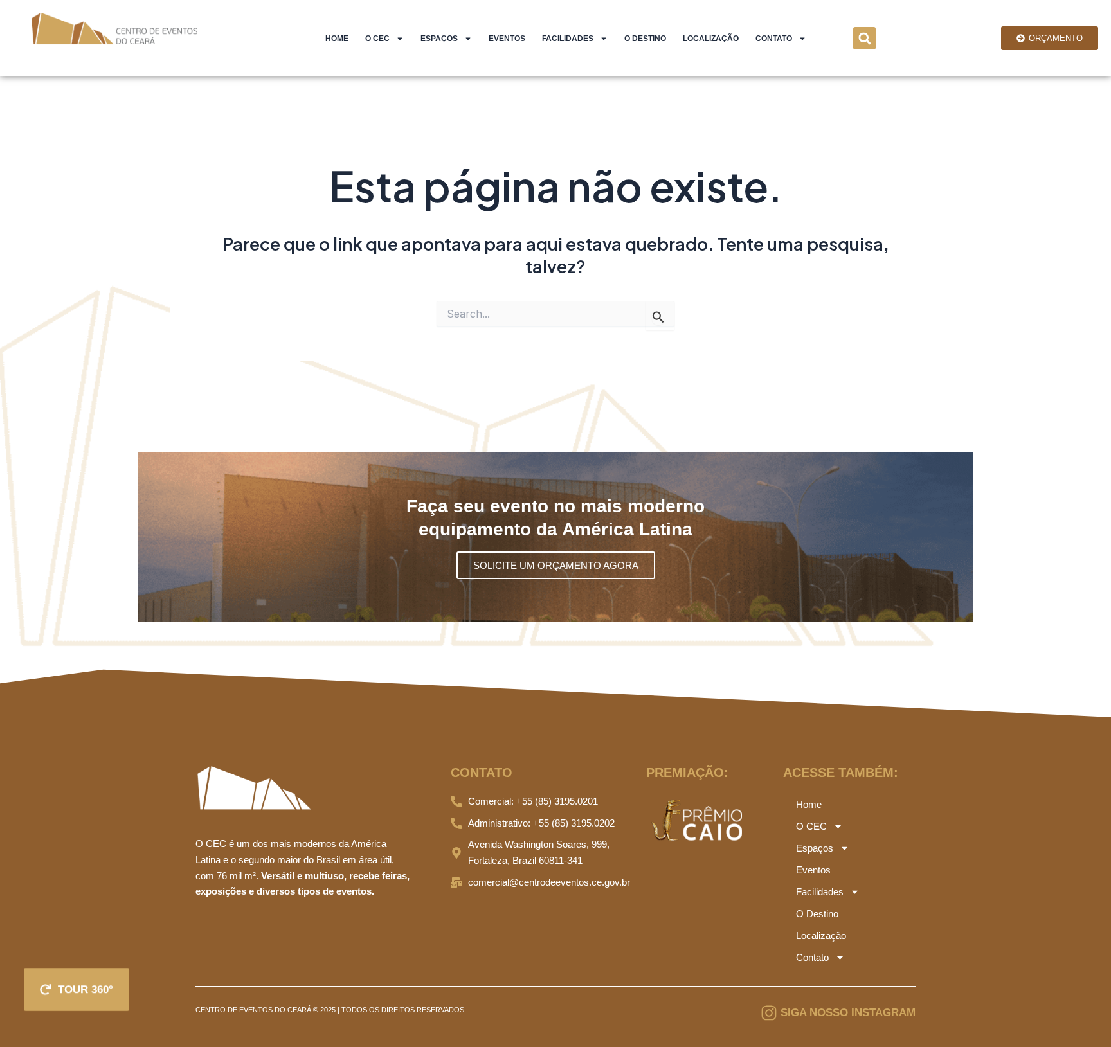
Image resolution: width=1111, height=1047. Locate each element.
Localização (711, 38)
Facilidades (567, 38)
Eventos (507, 38)
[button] (864, 38)
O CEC (377, 38)
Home (336, 38)
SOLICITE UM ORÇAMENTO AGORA (555, 565)
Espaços (439, 38)
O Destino (645, 38)
